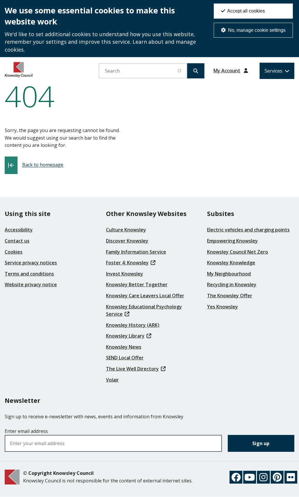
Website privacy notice (31, 284)
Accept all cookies (245, 10)
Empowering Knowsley (232, 241)
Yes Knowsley (222, 306)
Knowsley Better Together (137, 284)
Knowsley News (123, 347)
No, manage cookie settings (256, 30)
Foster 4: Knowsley (127, 262)
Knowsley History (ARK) (132, 325)
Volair (112, 380)
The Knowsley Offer (229, 295)
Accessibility (19, 229)
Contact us (17, 241)
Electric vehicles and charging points (248, 229)
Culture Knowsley (126, 229)
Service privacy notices (31, 262)
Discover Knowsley (127, 241)
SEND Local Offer (125, 357)
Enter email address (26, 431)
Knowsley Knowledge (231, 262)
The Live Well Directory (132, 369)
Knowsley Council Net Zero (237, 252)
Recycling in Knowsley (231, 284)
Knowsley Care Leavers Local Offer (145, 295)
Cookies (13, 252)
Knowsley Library (125, 336)
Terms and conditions (29, 274)
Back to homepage (42, 165)
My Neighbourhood (229, 274)
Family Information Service (136, 252)
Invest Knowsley (124, 274)
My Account (226, 70)
